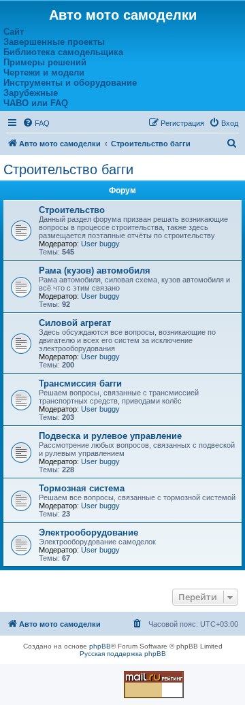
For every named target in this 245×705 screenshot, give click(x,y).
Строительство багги (68, 169)
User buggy (100, 244)
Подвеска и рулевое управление (110, 436)
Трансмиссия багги (80, 383)
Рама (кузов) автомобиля (94, 270)
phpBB (100, 646)
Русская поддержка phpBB (123, 653)
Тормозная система (82, 488)
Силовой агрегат (75, 323)
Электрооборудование (88, 532)
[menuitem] (36, 123)
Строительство (72, 210)
